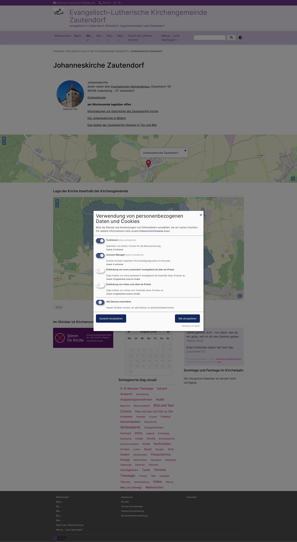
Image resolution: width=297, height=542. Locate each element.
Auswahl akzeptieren (111, 318)
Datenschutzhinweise (151, 230)
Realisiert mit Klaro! (191, 326)
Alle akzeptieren (187, 318)
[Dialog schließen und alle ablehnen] (201, 213)
